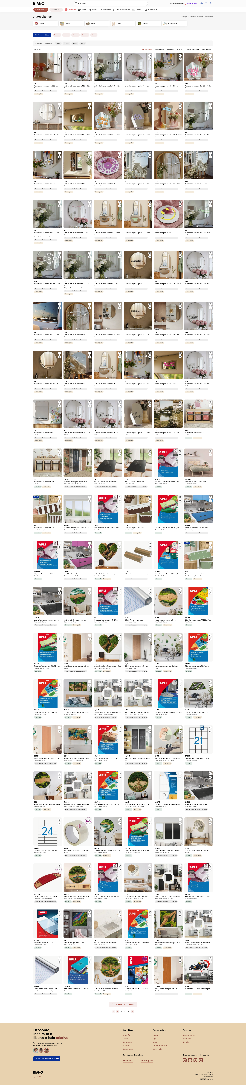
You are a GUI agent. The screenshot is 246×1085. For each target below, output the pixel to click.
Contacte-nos (127, 1042)
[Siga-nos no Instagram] (185, 1060)
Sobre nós (126, 1035)
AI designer (193, 3)
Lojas (154, 1038)
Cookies (210, 1072)
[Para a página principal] (42, 3)
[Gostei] (59, 55)
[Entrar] (211, 3)
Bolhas (75, 43)
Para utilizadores (160, 1030)
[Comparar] (59, 58)
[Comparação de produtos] (201, 3)
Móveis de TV (152, 9)
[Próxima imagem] (60, 66)
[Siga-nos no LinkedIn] (201, 1060)
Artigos (155, 1042)
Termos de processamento (204, 1074)
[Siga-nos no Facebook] (190, 1060)
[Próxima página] (132, 1011)
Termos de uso (208, 1077)
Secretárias (107, 9)
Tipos (74, 35)
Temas (84, 35)
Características (128, 1049)
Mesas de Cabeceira (123, 9)
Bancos (94, 9)
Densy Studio (157, 1049)
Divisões (56, 9)
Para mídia (126, 1045)
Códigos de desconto (178, 4)
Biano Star (186, 1042)
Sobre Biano (128, 1030)
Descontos (72, 9)
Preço (56, 35)
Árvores (66, 43)
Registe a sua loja (189, 1035)
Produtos (128, 1060)
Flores (58, 43)
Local (65, 35)
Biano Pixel (187, 1038)
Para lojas (187, 1030)
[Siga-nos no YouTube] (195, 1060)
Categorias (41, 9)
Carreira (125, 1038)
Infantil (84, 9)
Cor (93, 35)
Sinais (82, 43)
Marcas (155, 1035)
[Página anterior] (113, 1011)
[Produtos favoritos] (206, 3)
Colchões (139, 9)
